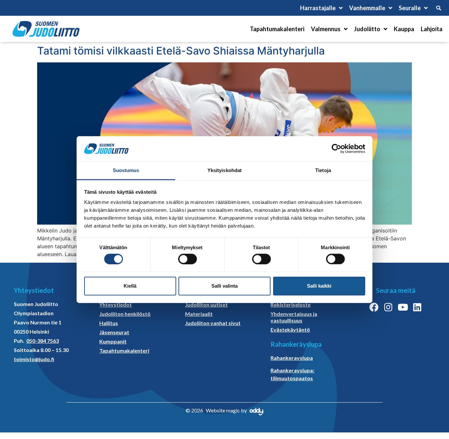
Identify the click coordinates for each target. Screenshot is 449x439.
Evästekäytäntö (290, 329)
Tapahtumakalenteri (277, 29)
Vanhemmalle (367, 7)
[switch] (187, 258)
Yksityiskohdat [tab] (224, 170)
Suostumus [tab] (126, 170)
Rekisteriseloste (291, 304)
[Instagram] (388, 307)
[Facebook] (374, 307)
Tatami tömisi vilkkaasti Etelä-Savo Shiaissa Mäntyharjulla (181, 50)
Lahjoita (431, 29)
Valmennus (326, 29)
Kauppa (404, 29)
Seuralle (410, 7)
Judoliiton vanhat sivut (213, 323)
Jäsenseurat (114, 332)
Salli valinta (224, 286)
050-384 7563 (42, 341)
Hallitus (108, 323)
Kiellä (130, 286)
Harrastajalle (318, 7)
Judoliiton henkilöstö (125, 314)
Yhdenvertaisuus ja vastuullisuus (294, 317)
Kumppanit (113, 341)
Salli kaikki (319, 286)
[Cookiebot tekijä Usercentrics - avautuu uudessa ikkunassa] (336, 149)
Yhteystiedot (115, 304)
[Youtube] (403, 307)
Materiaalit (199, 314)
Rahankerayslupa (292, 358)
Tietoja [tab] (323, 170)
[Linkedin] (417, 307)
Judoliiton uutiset (206, 304)
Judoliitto (367, 29)
